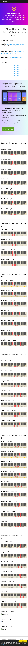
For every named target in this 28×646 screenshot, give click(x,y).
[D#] (20, 51)
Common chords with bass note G (15, 66)
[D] (18, 51)
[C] (12, 51)
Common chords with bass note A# (15, 70)
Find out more (8, 129)
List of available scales (15, 57)
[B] (15, 53)
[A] (10, 53)
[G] (4, 53)
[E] (23, 51)
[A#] (12, 53)
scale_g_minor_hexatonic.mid (15, 44)
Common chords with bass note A (15, 68)
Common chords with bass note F (15, 76)
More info (2, 644)
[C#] (15, 51)
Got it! (23, 641)
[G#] (7, 53)
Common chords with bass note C (15, 72)
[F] (25, 51)
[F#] (2, 53)
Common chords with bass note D (15, 74)
